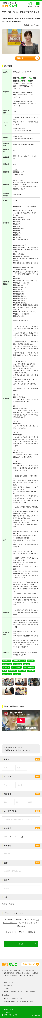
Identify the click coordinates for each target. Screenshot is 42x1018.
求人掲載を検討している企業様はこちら (18, 1001)
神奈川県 (13, 991)
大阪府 (32, 991)
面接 (20, 998)
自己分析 (7, 998)
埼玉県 (20, 991)
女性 (12, 904)
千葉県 (26, 991)
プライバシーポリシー (11, 1015)
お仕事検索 (8, 985)
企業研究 (15, 998)
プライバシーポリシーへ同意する (21, 932)
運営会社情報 (8, 1009)
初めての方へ (9, 982)
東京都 (6, 991)
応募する (20, 58)
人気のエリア (9, 988)
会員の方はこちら (29, 964)
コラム (6, 995)
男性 (5, 904)
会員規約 (7, 1012)
